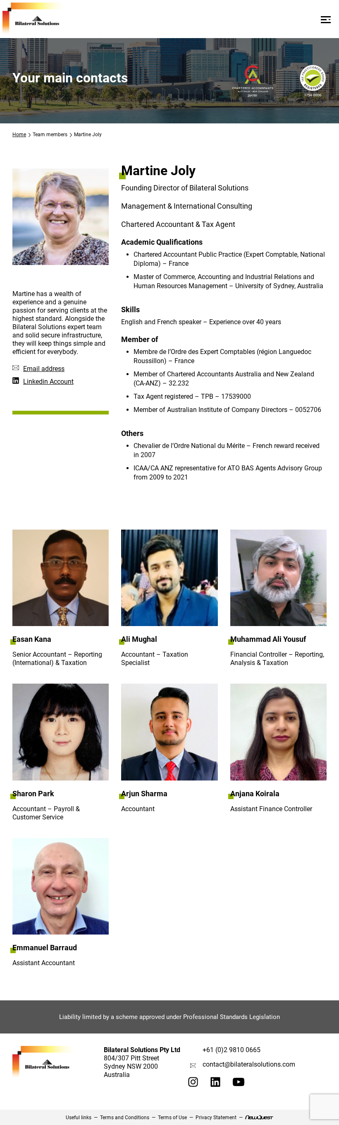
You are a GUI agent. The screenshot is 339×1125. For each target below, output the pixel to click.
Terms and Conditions (124, 1117)
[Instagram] (193, 1085)
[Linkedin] (215, 1085)
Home (19, 134)
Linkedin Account (48, 381)
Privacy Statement (216, 1117)
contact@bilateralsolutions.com (249, 1064)
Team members (50, 134)
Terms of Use (172, 1117)
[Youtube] (238, 1084)
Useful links (78, 1117)
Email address (43, 369)
